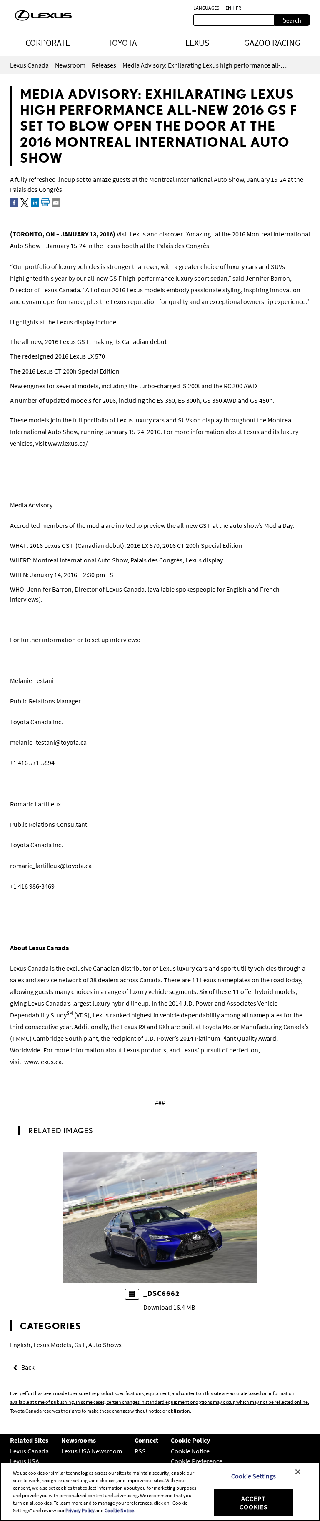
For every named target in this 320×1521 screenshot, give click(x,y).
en (228, 8)
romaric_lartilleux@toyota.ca (51, 865)
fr (238, 8)
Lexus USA (24, 1461)
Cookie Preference (196, 1461)
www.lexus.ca (43, 1061)
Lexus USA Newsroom (91, 1451)
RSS (140, 1451)
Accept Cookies (254, 1502)
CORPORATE (47, 42)
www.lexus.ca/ (68, 443)
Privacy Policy (80, 1510)
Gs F (79, 1344)
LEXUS (197, 42)
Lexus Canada (29, 1451)
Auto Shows (105, 1344)
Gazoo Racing (272, 42)
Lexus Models (52, 1344)
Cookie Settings (253, 1476)
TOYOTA (122, 42)
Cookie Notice (190, 1451)
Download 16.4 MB (169, 1307)
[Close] (298, 1472)
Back (28, 1367)
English (20, 1344)
